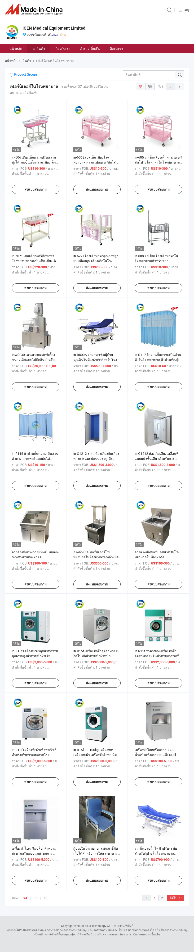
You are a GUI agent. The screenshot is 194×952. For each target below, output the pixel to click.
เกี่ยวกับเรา (62, 48)
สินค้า (40, 48)
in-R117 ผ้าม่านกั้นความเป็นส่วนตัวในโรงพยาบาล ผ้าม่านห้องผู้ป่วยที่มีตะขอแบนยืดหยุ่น (158, 359)
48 (46, 898)
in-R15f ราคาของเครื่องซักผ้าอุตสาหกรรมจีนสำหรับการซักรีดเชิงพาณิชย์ (158, 656)
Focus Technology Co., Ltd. (100, 926)
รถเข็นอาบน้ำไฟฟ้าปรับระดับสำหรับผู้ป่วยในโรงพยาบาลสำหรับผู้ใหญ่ (156, 853)
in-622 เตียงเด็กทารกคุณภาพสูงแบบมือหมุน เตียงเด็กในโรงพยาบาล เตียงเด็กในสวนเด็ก (95, 261)
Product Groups (25, 74)
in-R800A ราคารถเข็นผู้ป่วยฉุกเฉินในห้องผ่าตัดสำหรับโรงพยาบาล (95, 359)
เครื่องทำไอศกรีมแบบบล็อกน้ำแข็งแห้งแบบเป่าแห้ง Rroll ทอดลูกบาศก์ (155, 754)
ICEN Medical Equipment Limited (53, 28)
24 (25, 898)
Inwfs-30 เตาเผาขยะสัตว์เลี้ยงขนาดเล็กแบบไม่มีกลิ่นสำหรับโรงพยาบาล (33, 359)
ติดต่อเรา (116, 48)
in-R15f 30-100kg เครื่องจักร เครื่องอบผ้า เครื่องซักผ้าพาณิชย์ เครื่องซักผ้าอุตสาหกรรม (96, 754)
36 (35, 898)
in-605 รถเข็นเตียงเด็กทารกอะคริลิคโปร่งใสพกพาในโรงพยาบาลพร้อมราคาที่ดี (158, 162)
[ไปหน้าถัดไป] (179, 86)
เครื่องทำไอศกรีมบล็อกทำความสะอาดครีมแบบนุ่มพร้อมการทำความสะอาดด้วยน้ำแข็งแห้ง (34, 853)
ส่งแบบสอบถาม (35, 189)
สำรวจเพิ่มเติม (90, 48)
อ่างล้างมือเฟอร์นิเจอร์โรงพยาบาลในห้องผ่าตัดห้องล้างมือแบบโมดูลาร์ (96, 557)
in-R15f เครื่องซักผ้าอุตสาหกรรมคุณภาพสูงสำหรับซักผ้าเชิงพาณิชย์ (35, 656)
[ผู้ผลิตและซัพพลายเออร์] (34, 9)
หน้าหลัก (15, 48)
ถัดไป (173, 898)
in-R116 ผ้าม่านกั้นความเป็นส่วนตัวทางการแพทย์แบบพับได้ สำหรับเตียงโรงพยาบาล (35, 458)
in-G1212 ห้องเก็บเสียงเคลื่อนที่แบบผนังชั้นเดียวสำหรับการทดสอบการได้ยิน (156, 458)
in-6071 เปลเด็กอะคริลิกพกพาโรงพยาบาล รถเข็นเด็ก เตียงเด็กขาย (35, 261)
